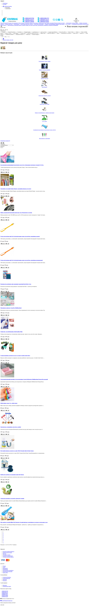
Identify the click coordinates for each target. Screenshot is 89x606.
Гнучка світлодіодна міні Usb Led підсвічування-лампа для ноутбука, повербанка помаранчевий (21, 260)
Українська (5, 3)
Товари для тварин (50, 23)
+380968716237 (44, 20)
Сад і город (44, 121)
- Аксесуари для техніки (38, 24)
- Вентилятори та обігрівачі (13, 25)
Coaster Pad (23, 33)
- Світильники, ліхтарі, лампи (71, 23)
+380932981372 (44, 18)
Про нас (5, 11)
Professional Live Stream (66, 33)
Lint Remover (35, 32)
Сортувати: (2, 144)
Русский (4, 4)
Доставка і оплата (6, 554)
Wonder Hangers (35, 34)
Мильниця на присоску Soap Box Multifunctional (10, 307)
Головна (6, 10)
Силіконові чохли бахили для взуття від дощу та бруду (44, 129)
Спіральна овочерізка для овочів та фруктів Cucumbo (12, 498)
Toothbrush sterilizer (9, 34)
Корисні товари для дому (59, 23)
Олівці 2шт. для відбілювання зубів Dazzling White (11, 331)
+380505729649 (29, 21)
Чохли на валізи (3, 23)
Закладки (5, 579)
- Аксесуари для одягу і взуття (26, 24)
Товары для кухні (44, 78)
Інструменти (44, 87)
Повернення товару (7, 586)
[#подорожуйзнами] (10, 17)
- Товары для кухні (8, 24)
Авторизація (7, 8)
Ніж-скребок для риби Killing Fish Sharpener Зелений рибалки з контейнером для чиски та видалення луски (23, 522)
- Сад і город (68, 24)
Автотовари (35, 23)
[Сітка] (3, 143)
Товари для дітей (29, 25)
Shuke (78, 32)
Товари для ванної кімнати (44, 69)
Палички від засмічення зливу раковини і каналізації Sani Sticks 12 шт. (15, 284)
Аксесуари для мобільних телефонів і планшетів (43, 25)
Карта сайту (5, 572)
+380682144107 (29, 20)
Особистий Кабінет (7, 577)
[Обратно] (3, 605)
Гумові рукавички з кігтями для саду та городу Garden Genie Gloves (15, 355)
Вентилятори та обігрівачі (44, 138)
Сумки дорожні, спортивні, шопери (25, 23)
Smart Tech (75, 33)
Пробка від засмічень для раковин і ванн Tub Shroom (12, 474)
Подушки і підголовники (12, 23)
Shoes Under (71, 32)
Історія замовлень (6, 578)
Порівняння (5, 569)
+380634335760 (29, 18)
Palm (58, 33)
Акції (4, 567)
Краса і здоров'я (22, 25)
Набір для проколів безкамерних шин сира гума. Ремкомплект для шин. (16, 212)
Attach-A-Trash (8, 33)
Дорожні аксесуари (42, 23)
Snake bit (82, 33)
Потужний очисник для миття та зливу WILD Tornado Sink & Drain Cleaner (17, 450)
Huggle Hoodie (27, 32)
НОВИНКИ (55, 25)
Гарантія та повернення (8, 555)
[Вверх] (1, 605)
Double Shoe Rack (12, 32)
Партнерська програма (7, 571)
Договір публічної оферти (8, 556)
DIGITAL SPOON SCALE (33, 33)
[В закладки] (6, 172)
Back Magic (16, 33)
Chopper (4, 32)
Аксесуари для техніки (44, 104)
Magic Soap (43, 33)
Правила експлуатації (7, 552)
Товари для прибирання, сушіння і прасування (44, 112)
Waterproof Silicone (20, 34)
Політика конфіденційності (8, 551)
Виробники (5, 568)
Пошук (4, 566)
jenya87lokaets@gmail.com (6, 600)
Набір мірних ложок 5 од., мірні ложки (8, 403)
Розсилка (5, 580)
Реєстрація (7, 7)
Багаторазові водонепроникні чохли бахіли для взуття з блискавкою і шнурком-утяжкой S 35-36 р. (22, 165)
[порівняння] (8, 172)
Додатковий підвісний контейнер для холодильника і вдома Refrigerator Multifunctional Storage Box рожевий (24, 379)
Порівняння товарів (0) (5, 140)
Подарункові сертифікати (8, 570)
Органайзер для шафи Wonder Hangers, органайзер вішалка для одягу (15, 188)
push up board (44, 32)
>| (3, 542)
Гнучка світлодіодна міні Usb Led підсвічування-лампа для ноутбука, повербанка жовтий (20, 236)
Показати (2, 146)
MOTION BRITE (51, 33)
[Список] (1, 143)
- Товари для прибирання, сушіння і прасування (54, 24)
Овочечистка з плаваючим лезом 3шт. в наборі (10, 427)
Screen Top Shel (63, 32)
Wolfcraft (28, 34)
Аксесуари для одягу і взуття (44, 95)
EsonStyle (20, 32)
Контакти (5, 585)
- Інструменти (16, 24)
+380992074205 (44, 21)
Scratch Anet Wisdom (53, 32)
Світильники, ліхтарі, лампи (44, 61)
